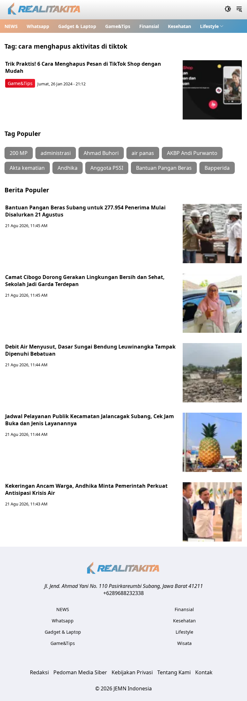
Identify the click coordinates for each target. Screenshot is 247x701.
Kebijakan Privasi (132, 672)
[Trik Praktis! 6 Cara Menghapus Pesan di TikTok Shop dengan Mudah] (212, 90)
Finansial (149, 26)
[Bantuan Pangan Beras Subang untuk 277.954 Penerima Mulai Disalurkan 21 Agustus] (212, 233)
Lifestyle (209, 26)
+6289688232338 (123, 593)
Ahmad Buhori (101, 153)
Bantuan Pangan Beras (164, 167)
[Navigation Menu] (239, 9)
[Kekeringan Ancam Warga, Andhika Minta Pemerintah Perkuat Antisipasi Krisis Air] (212, 512)
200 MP (19, 153)
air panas (143, 153)
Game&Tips (117, 26)
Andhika (68, 167)
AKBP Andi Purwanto (192, 153)
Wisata (184, 643)
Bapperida (217, 167)
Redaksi (39, 672)
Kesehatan (179, 26)
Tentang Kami (174, 672)
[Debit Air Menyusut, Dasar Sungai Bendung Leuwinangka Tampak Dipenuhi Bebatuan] (212, 372)
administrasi (56, 153)
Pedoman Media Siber (80, 672)
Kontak (204, 672)
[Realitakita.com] (45, 10)
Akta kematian (27, 167)
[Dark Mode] (227, 9)
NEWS (11, 26)
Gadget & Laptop (77, 26)
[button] (212, 26)
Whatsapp (38, 26)
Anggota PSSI (106, 167)
